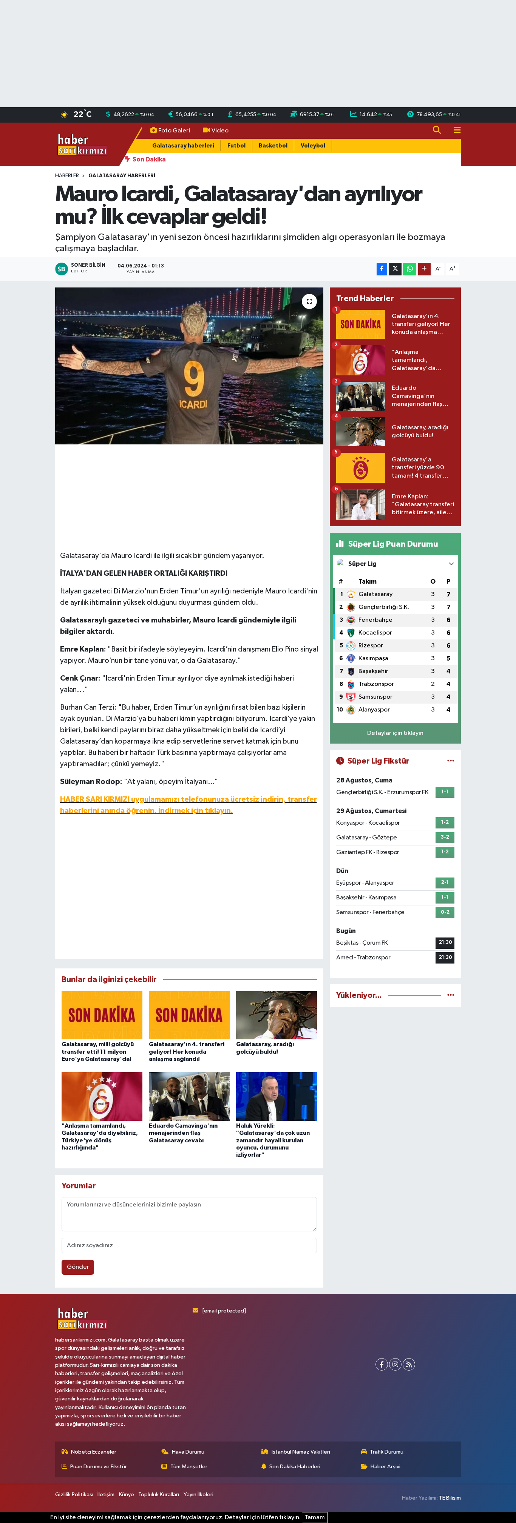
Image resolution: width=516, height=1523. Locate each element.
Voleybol (313, 146)
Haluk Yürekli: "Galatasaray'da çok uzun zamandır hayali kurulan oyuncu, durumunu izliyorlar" (273, 1140)
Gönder (78, 1267)
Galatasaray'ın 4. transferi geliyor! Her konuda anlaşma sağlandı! (186, 1051)
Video (220, 131)
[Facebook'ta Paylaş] (382, 269)
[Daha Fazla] (424, 269)
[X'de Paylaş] (395, 269)
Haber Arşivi (385, 1466)
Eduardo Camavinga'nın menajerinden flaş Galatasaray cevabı (183, 1133)
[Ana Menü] (454, 131)
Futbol (236, 146)
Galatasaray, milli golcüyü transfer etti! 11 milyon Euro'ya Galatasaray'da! (98, 1051)
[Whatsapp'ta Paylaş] (409, 269)
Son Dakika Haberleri (294, 1466)
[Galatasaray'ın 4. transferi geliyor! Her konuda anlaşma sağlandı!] (189, 1015)
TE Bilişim (450, 1498)
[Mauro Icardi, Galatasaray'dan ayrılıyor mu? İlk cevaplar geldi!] (189, 365)
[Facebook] (381, 1364)
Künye (126, 1494)
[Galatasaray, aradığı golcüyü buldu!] (276, 1015)
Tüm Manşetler (188, 1466)
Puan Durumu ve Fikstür (98, 1466)
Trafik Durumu (386, 1452)
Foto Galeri (174, 131)
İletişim (105, 1494)
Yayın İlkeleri (198, 1494)
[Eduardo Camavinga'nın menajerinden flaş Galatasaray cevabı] (189, 1096)
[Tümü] (450, 995)
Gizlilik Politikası (74, 1494)
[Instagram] (395, 1364)
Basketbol (273, 146)
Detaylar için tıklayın (395, 733)
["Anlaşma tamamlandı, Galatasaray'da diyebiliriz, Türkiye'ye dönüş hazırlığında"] (102, 1096)
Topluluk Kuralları (158, 1494)
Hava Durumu (188, 1452)
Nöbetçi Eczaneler (93, 1452)
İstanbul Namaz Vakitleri (301, 1452)
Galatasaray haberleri (183, 146)
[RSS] (409, 1364)
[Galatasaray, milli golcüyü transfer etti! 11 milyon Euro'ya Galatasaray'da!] (102, 1015)
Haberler (67, 175)
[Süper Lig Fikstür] (450, 761)
